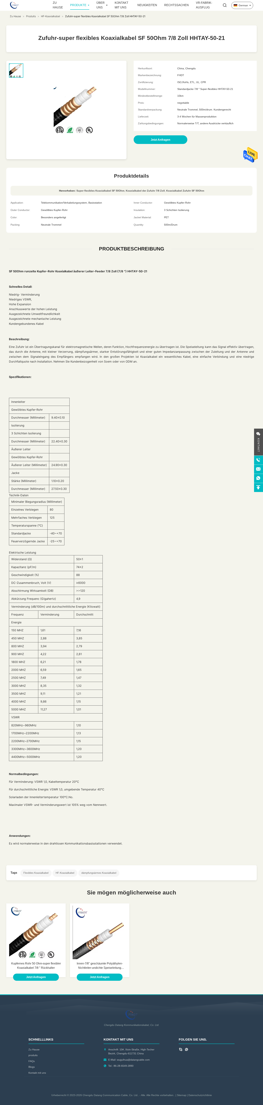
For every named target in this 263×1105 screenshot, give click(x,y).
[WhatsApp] (186, 1050)
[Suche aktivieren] (225, 5)
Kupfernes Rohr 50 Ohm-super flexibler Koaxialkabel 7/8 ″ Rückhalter (36, 965)
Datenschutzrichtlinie (200, 1095)
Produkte (78, 5)
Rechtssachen (176, 5)
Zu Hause (15, 16)
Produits (31, 16)
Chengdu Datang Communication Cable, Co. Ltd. (110, 1095)
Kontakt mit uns (37, 1072)
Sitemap (181, 1095)
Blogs (31, 1066)
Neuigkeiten (147, 5)
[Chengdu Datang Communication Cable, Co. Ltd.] (29, 5)
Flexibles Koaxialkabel (35, 872)
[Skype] (180, 1050)
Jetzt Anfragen (36, 977)
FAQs (31, 1061)
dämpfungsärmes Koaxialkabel (98, 872)
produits (33, 1055)
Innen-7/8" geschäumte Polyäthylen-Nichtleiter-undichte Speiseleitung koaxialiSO (100, 966)
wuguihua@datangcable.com (133, 1059)
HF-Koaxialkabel (50, 16)
